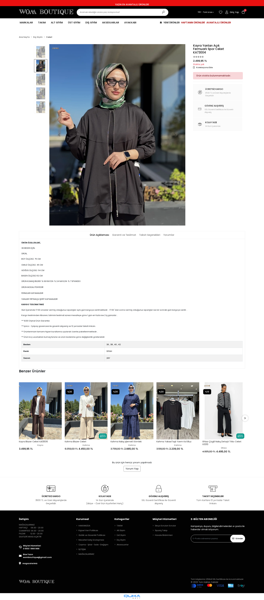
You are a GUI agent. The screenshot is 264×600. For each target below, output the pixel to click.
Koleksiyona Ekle (204, 67)
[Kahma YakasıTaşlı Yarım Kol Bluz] (132, 410)
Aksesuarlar (123, 544)
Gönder (239, 538)
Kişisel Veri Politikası (88, 530)
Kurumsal (82, 519)
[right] (245, 418)
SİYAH (109, 351)
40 (115, 344)
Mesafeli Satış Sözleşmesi (91, 539)
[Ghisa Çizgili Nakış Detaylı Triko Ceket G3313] (177, 410)
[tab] (99, 235)
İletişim (24, 519)
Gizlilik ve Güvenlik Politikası (92, 535)
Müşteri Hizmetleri (164, 519)
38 (111, 344)
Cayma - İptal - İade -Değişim (93, 544)
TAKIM (120, 525)
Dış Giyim (121, 539)
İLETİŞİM (82, 549)
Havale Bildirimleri (164, 535)
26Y (108, 358)
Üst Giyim (121, 535)
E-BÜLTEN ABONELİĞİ (204, 519)
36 (107, 344)
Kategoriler (121, 519)
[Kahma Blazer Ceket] (40, 410)
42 (119, 344)
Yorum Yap (132, 468)
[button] (243, 12)
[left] (19, 418)
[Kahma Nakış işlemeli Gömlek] (86, 410)
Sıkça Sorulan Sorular (165, 525)
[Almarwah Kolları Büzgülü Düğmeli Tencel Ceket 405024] (223, 403)
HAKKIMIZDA (84, 525)
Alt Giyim (121, 530)
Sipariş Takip (161, 530)
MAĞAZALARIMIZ (86, 554)
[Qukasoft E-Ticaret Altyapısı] (132, 597)
